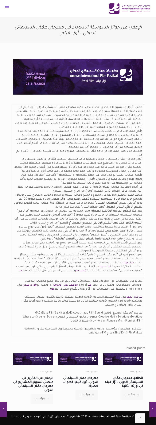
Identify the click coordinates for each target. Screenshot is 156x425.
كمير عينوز (79, 271)
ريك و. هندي (30, 285)
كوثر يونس (128, 263)
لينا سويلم (105, 267)
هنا (20, 271)
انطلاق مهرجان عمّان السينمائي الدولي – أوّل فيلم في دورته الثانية (124, 382)
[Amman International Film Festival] (129, 8)
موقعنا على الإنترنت (65, 285)
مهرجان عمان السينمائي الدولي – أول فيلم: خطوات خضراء (80, 382)
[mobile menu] (7, 8)
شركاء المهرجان (132, 297)
